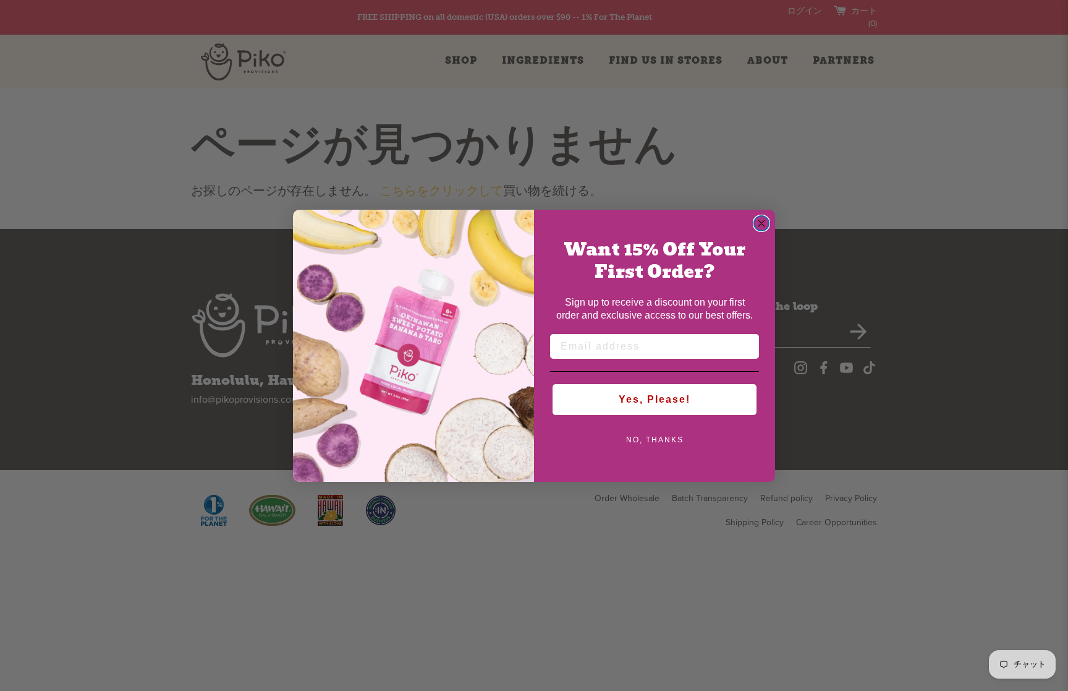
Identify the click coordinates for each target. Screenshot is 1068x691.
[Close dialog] (761, 223)
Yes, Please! (654, 399)
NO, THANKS (655, 440)
